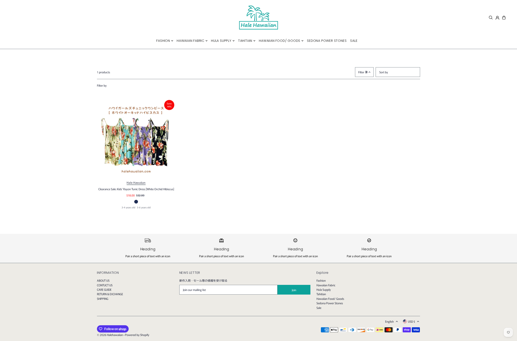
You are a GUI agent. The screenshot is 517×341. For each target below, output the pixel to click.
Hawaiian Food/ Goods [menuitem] (279, 40)
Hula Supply (323, 289)
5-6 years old (144, 207)
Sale (318, 308)
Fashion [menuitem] (163, 40)
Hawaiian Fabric (325, 285)
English (389, 321)
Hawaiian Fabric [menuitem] (190, 40)
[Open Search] (491, 17)
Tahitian (321, 294)
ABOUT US (103, 280)
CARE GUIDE (104, 289)
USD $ (411, 321)
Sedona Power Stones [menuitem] (327, 40)
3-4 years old (128, 207)
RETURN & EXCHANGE (110, 294)
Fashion (321, 280)
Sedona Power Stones (329, 303)
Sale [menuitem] (353, 40)
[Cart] (503, 17)
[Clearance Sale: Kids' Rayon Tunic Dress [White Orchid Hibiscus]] (136, 138)
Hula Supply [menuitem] (221, 40)
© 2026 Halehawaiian (110, 335)
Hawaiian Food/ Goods (330, 299)
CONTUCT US (104, 285)
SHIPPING (102, 299)
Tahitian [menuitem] (245, 40)
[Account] (497, 18)
